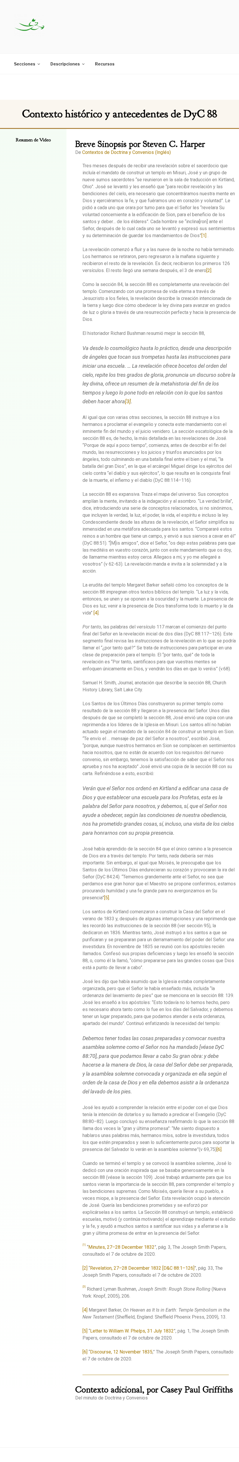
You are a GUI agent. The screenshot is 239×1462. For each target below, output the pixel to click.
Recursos (105, 63)
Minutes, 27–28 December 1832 (121, 1247)
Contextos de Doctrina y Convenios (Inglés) (126, 152)
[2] (208, 270)
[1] (203, 235)
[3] (128, 401)
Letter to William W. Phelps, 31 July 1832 (132, 1331)
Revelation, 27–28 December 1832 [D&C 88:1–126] (142, 1268)
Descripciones (65, 63)
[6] (219, 1149)
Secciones (24, 63)
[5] (106, 897)
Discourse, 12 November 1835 (121, 1352)
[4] (95, 613)
